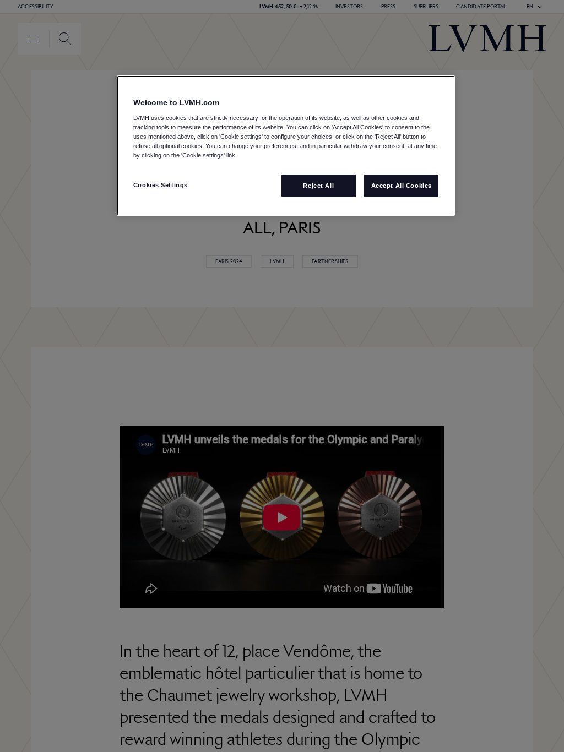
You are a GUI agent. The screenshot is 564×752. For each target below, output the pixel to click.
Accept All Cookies (401, 185)
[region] (286, 145)
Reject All (318, 185)
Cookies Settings (160, 185)
